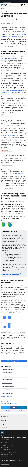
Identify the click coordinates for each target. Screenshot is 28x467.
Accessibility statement (7, 445)
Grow (4, 424)
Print (21, 410)
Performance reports (6, 454)
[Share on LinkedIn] (22, 407)
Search (15, 403)
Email (8, 410)
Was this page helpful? (14, 361)
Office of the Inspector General (9, 452)
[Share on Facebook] (14, 407)
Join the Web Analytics (7, 389)
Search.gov (15, 36)
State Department (6, 92)
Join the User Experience (8, 386)
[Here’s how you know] (14, 1)
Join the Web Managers (7, 393)
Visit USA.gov (5, 464)
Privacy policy (4, 456)
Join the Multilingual (6, 376)
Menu (25, 4)
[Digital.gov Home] (11, 5)
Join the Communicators (8, 369)
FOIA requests (4, 447)
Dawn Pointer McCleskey (9, 19)
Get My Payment (11, 135)
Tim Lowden (21, 19)
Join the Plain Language (7, 379)
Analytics (4, 403)
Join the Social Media (7, 383)
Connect (4, 427)
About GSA (4, 442)
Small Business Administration (18, 90)
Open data (9, 403)
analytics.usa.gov (17, 140)
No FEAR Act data (5, 449)
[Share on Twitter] (5, 407)
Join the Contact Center (7, 372)
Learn (4, 420)
